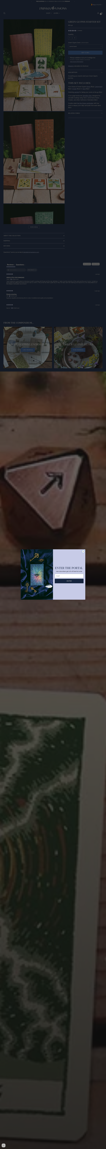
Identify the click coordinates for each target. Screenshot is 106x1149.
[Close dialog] (83, 551)
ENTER (69, 581)
